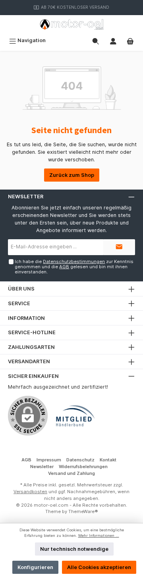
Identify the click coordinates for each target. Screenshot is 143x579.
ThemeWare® (83, 511)
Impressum (49, 460)
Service (19, 303)
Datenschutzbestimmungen (74, 261)
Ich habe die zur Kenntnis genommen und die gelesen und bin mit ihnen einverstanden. (74, 267)
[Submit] (119, 247)
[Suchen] (95, 40)
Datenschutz (80, 460)
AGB (64, 266)
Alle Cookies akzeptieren (99, 567)
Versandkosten (30, 491)
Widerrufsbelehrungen (83, 466)
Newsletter (42, 466)
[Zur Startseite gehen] (71, 24)
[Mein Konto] (113, 40)
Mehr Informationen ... (98, 535)
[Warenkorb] (130, 40)
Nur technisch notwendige (74, 549)
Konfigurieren (35, 567)
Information (26, 318)
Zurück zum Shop (71, 175)
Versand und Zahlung (71, 473)
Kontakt (108, 460)
